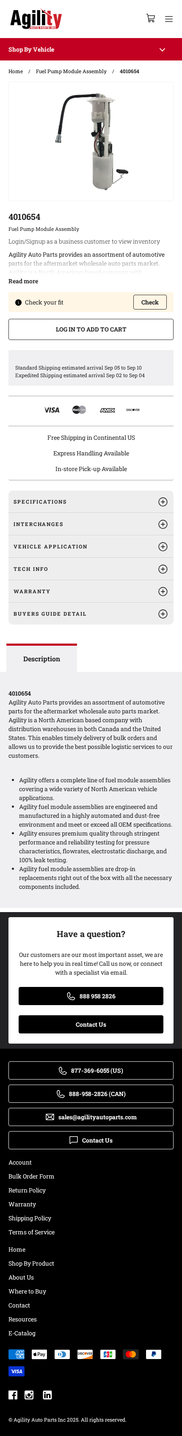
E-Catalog (22, 1333)
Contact (19, 1305)
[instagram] (29, 1396)
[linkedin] (47, 1396)
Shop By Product (31, 1263)
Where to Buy (27, 1291)
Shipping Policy (29, 1218)
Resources (22, 1319)
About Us (21, 1277)
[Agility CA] (35, 19)
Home (16, 1249)
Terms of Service (31, 1232)
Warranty (22, 1204)
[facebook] (12, 1396)
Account (20, 1162)
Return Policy (27, 1190)
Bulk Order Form (31, 1176)
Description (41, 658)
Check (150, 302)
